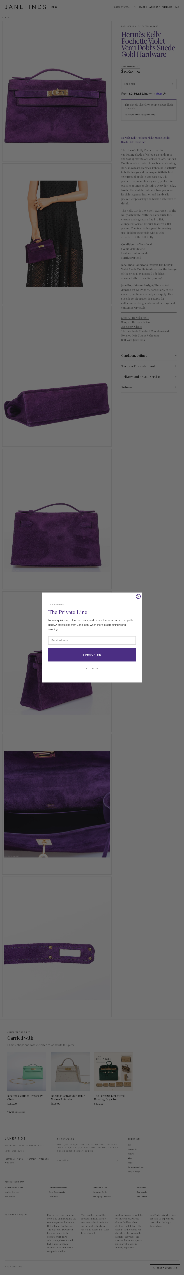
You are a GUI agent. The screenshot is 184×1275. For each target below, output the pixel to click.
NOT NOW (92, 669)
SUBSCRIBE (92, 654)
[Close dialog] (138, 596)
